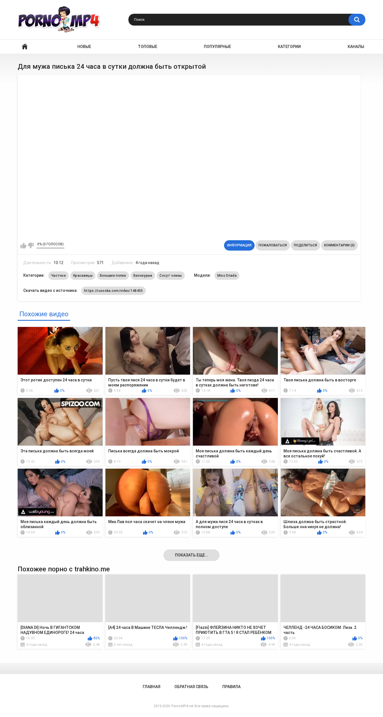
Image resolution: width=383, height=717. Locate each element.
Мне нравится (23, 245)
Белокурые (143, 276)
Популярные (217, 46)
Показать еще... (191, 555)
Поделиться (305, 245)
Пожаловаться (273, 245)
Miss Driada (227, 276)
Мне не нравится (31, 245)
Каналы (356, 46)
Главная (25, 47)
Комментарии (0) (339, 245)
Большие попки (113, 276)
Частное (58, 276)
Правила (231, 686)
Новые (84, 46)
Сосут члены (171, 276)
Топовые (147, 46)
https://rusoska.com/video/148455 (113, 291)
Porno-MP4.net (182, 706)
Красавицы (83, 276)
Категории (289, 46)
